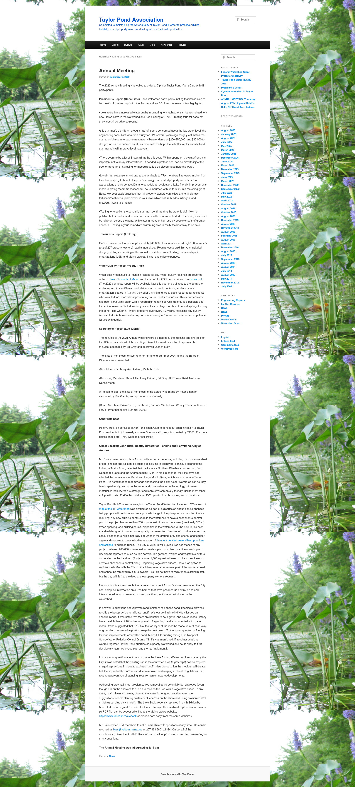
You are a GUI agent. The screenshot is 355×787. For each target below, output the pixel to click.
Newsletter (166, 44)
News (112, 756)
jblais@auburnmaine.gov (127, 729)
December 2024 (230, 157)
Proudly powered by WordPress (177, 774)
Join (152, 44)
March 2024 (227, 165)
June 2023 (227, 177)
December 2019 (230, 220)
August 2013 (228, 274)
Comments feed (230, 344)
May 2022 (226, 196)
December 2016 (230, 247)
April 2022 (227, 200)
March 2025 (227, 150)
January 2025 (228, 153)
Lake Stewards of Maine (124, 279)
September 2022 (230, 189)
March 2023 (227, 181)
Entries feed (228, 341)
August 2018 (228, 231)
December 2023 (230, 169)
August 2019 (228, 224)
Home (103, 44)
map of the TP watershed (114, 509)
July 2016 (226, 255)
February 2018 (229, 235)
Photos (225, 315)
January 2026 (228, 134)
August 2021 (228, 208)
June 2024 (227, 161)
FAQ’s (141, 44)
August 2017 (228, 239)
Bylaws (128, 44)
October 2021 (228, 204)
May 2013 (226, 278)
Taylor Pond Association (131, 19)
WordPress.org (229, 348)
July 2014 (226, 271)
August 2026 (228, 130)
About (115, 44)
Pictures (182, 44)
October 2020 (228, 212)
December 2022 (230, 185)
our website (196, 279)
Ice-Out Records (230, 304)
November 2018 (230, 228)
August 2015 (228, 263)
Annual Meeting (117, 70)
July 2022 (226, 192)
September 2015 (230, 259)
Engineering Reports (233, 300)
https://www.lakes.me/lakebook (118, 716)
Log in (225, 337)
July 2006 (226, 286)
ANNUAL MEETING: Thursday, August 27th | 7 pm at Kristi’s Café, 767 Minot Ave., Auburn (238, 103)
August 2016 (228, 251)
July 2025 (226, 142)
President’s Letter (232, 87)
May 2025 (226, 146)
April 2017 (227, 243)
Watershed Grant (230, 323)
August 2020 (228, 216)
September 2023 (230, 173)
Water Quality (228, 319)
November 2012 (230, 282)
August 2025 (228, 138)
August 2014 (228, 266)
